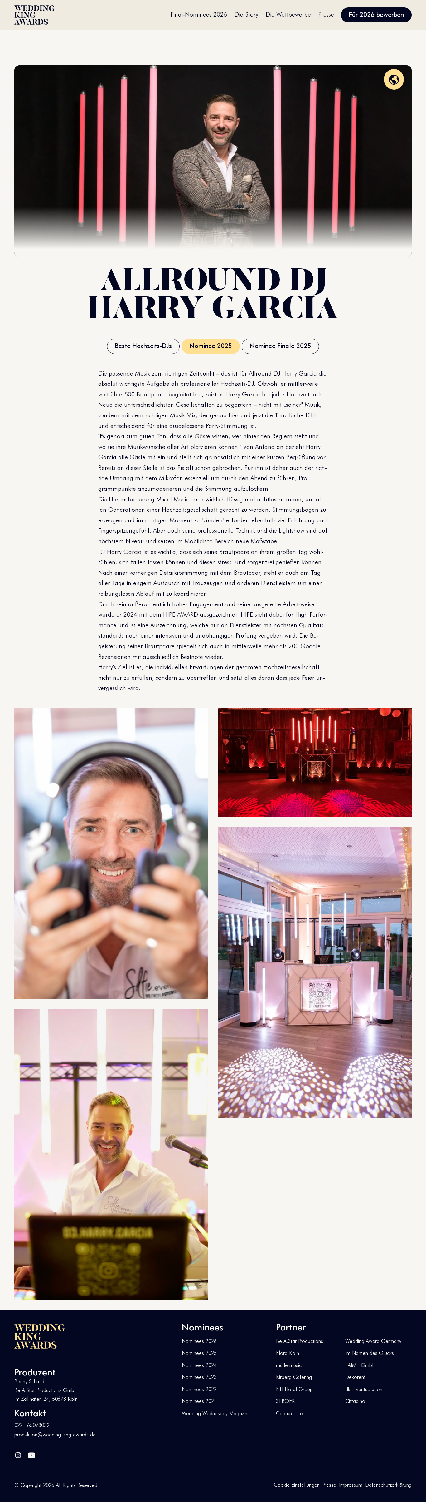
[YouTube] (31, 1453)
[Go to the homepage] (39, 1336)
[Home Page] (34, 15)
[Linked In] (18, 1453)
